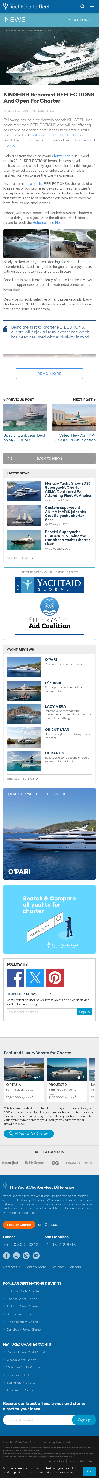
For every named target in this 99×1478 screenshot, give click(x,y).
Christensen (61, 156)
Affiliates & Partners (66, 1267)
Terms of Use (56, 1461)
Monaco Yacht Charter (22, 1299)
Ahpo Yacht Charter (20, 1390)
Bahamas (78, 140)
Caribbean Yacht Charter (24, 1329)
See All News (18, 558)
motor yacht (32, 183)
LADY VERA (55, 706)
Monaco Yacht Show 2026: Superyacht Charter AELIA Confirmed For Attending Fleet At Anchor (68, 489)
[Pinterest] (55, 978)
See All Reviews (20, 779)
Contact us (53, 1224)
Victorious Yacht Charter (23, 1367)
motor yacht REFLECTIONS (54, 135)
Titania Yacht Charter (21, 1383)
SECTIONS (81, 20)
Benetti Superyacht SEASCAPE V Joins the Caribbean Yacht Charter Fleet (67, 538)
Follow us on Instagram (26, 1256)
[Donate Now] (49, 606)
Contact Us (11, 1267)
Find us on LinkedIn (36, 1256)
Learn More (65, 1472)
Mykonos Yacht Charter (22, 1322)
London (9, 1237)
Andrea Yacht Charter (22, 1375)
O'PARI (51, 660)
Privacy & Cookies (81, 1461)
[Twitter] (35, 978)
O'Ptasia (13, 1085)
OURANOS (54, 753)
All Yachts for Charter (31, 1133)
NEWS (15, 19)
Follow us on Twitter (16, 1256)
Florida (9, 145)
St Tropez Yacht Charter (23, 1291)
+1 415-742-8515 (60, 1244)
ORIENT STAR (57, 730)
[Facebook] (15, 978)
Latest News (18, 473)
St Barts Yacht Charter (22, 1306)
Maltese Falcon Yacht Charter (27, 1352)
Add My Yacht (36, 1267)
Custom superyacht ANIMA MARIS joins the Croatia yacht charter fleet (65, 514)
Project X (58, 1085)
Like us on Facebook (6, 1256)
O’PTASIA (53, 683)
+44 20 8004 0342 (20, 1244)
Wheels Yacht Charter (22, 1360)
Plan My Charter (19, 1225)
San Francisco (56, 1237)
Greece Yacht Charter (22, 1314)
